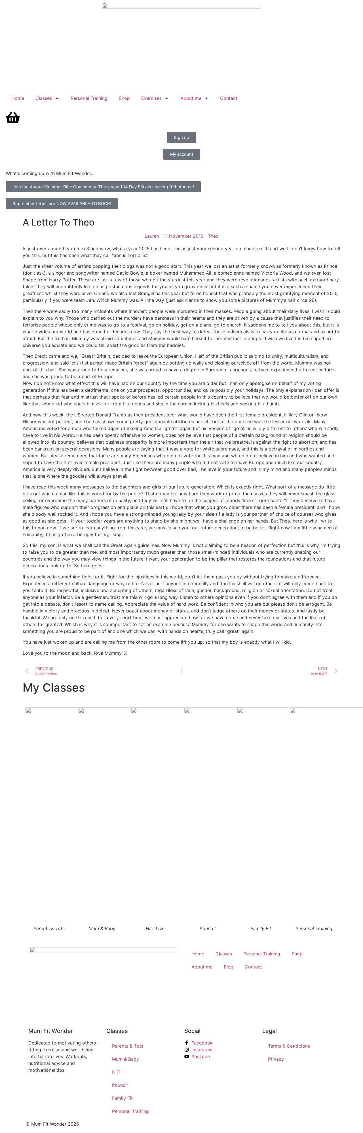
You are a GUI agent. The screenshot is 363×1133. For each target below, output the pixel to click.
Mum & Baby (125, 1059)
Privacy (276, 1059)
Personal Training (89, 98)
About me (190, 98)
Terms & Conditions (289, 1046)
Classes (43, 98)
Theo (213, 236)
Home (17, 98)
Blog (228, 967)
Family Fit (122, 1098)
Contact (228, 98)
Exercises (151, 98)
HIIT (116, 1072)
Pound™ (120, 1085)
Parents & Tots (127, 1046)
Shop (124, 98)
